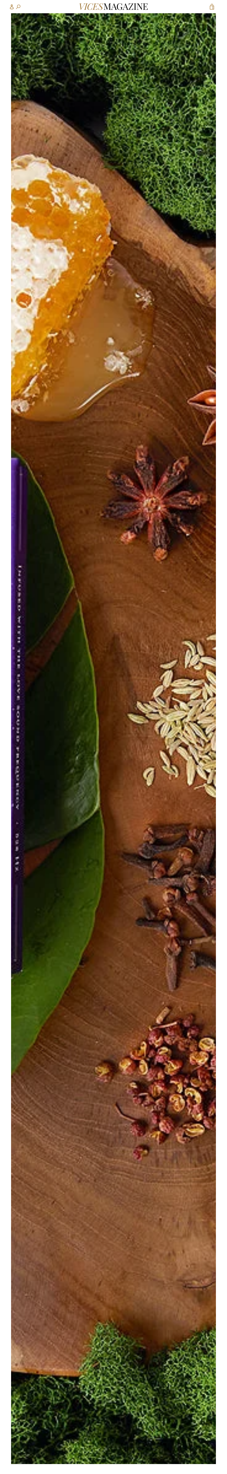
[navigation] (14, 6)
